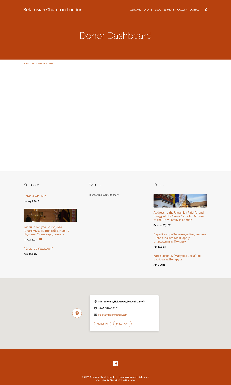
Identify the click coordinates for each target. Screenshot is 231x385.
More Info (102, 323)
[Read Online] (40, 239)
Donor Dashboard (42, 63)
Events (148, 10)
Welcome (135, 10)
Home (27, 63)
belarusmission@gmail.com (112, 314)
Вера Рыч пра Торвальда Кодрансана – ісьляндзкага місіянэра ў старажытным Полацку (180, 237)
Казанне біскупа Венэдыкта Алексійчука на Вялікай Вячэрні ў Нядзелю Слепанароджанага (46, 230)
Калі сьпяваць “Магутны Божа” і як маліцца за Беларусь (177, 257)
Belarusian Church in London (52, 9)
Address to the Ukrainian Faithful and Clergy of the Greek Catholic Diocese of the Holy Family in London (179, 216)
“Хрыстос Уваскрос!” (38, 248)
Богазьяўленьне (35, 196)
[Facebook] (115, 363)
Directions (122, 323)
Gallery (182, 10)
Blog (158, 10)
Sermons (169, 10)
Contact (195, 10)
